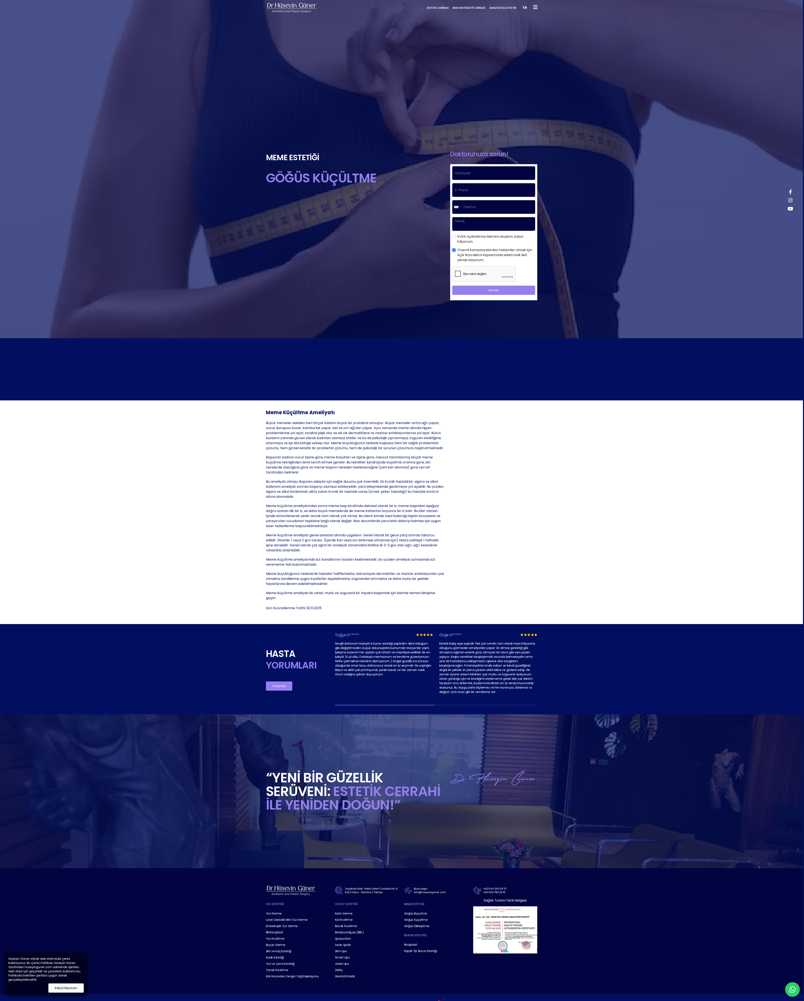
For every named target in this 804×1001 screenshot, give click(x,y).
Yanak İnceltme (277, 970)
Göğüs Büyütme (415, 913)
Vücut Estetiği (346, 904)
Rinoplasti (410, 945)
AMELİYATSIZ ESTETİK (502, 8)
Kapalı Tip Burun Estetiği (420, 951)
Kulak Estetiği (275, 957)
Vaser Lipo (342, 964)
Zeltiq (339, 970)
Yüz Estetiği (275, 904)
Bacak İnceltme (346, 926)
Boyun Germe (275, 945)
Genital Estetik (345, 976)
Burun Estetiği (415, 935)
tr (524, 7)
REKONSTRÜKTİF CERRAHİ (469, 8)
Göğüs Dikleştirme (417, 926)
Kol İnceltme (344, 920)
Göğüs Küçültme (416, 920)
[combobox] (457, 207)
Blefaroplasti (274, 932)
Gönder (493, 290)
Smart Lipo (342, 957)
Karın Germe (344, 913)
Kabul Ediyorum (66, 988)
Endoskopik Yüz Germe (282, 926)
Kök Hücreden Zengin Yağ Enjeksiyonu (292, 976)
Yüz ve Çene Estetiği (280, 964)
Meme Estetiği (414, 904)
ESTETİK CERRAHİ (437, 8)
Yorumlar (279, 686)
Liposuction (343, 939)
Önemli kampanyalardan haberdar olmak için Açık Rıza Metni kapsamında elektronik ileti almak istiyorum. (494, 255)
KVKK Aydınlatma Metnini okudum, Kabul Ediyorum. (490, 239)
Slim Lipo (341, 951)
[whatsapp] (792, 989)
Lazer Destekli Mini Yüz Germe (287, 920)
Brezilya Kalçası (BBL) (349, 932)
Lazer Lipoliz (343, 945)
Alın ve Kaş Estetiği (278, 951)
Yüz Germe (274, 913)
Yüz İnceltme (275, 939)
